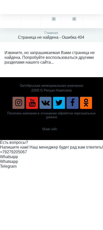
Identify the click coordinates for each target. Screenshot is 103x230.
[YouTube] (32, 103)
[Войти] (92, 21)
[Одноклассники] (86, 103)
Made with (49, 129)
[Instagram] (18, 103)
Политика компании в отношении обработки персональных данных (51, 115)
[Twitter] (59, 103)
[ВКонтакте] (46, 103)
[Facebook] (72, 103)
